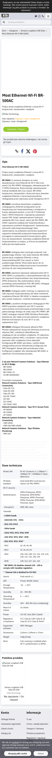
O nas (29, 719)
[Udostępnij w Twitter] (28, 151)
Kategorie (13, 31)
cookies (15, 742)
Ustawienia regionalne (11, 724)
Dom (4, 31)
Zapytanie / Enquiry (16, 129)
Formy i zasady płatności (37, 724)
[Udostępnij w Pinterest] (35, 151)
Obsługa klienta (8, 719)
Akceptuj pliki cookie (17, 753)
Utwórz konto (7, 728)
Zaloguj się (6, 733)
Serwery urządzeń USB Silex (33, 31)
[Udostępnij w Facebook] (22, 151)
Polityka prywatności (36, 733)
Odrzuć (41, 753)
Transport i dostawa (35, 728)
